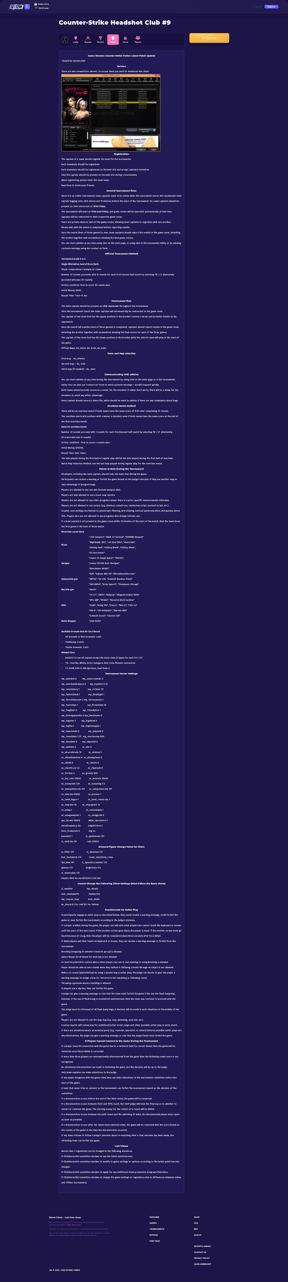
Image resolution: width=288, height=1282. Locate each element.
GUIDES (153, 1223)
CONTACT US (200, 1252)
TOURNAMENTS (157, 1229)
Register (271, 7)
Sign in (258, 7)
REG (196, 1229)
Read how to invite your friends (77, 185)
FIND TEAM (155, 1241)
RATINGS (154, 1235)
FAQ (196, 1223)
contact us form (99, 248)
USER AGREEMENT (202, 1264)
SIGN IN (197, 1235)
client (146, 71)
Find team (43, 8)
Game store (43, 4)
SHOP (197, 1217)
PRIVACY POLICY (202, 1258)
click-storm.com (73, 1225)
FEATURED (154, 1217)
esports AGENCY (202, 1246)
